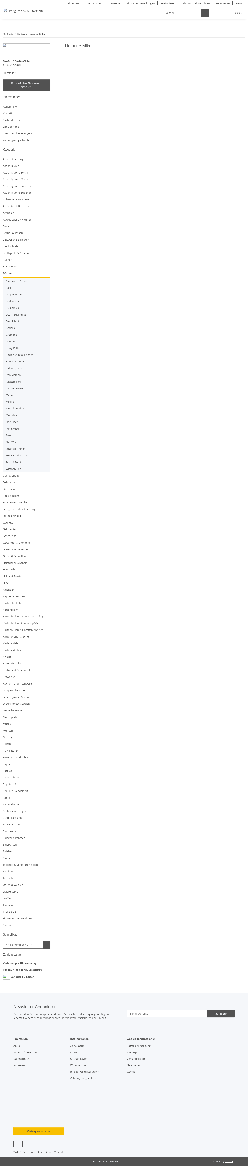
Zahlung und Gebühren (195, 3)
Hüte (6, 583)
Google (131, 1071)
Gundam (11, 341)
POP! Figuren (11, 750)
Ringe (6, 797)
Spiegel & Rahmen (14, 838)
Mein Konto (223, 3)
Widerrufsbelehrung (25, 1052)
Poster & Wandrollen (15, 757)
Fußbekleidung (12, 516)
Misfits (10, 401)
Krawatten (9, 677)
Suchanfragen (11, 120)
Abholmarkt (74, 3)
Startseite (114, 3)
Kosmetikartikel (12, 663)
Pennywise (12, 428)
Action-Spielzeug (13, 159)
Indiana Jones (14, 368)
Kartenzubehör (12, 650)
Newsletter (133, 1065)
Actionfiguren (11, 166)
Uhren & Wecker (13, 885)
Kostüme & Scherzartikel (18, 670)
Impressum (20, 1065)
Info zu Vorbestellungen (140, 3)
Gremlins (11, 334)
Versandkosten (136, 1058)
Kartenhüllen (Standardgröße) (21, 623)
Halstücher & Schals (15, 563)
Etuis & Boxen (11, 495)
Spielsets (8, 851)
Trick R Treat (13, 462)
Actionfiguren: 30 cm (15, 172)
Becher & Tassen (13, 233)
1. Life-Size (9, 911)
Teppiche (8, 878)
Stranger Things (15, 448)
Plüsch (7, 744)
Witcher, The (13, 469)
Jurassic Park (13, 381)
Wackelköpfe (10, 891)
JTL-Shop (229, 1161)
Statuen (7, 858)
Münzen (8, 730)
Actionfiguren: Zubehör (17, 186)
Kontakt (7, 113)
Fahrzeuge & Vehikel (15, 502)
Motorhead (12, 415)
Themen (8, 905)
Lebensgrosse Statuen (16, 703)
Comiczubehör (12, 475)
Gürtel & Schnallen (14, 556)
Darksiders (12, 301)
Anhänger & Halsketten (17, 199)
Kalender (8, 589)
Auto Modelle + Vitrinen (17, 219)
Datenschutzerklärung (76, 1014)
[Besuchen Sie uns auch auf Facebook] (17, 1144)
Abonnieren (221, 1013)
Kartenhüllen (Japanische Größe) (23, 616)
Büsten (7, 273)
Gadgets (8, 522)
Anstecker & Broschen (16, 206)
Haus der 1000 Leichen (20, 355)
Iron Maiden (13, 375)
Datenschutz (21, 1058)
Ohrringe (8, 737)
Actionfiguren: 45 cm (15, 179)
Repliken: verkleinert (15, 791)
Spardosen (9, 831)
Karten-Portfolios (13, 603)
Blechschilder (11, 246)
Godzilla (11, 328)
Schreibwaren (11, 824)
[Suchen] (205, 13)
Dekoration (9, 482)
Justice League (14, 388)
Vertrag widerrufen (39, 1131)
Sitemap (132, 1052)
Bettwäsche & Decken (16, 239)
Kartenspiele (10, 643)
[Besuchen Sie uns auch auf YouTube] (26, 1144)
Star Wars (12, 442)
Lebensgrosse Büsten (16, 697)
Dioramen (9, 489)
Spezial (7, 925)
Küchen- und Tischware (17, 683)
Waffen (7, 898)
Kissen (7, 656)
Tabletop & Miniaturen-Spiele (20, 864)
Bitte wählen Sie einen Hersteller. (25, 85)
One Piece (12, 422)
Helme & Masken (13, 576)
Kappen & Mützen (14, 596)
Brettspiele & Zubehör (16, 253)
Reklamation (94, 3)
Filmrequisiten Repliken (17, 918)
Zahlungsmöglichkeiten (17, 140)
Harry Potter (13, 348)
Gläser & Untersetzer (15, 549)
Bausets (8, 226)
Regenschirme (11, 777)
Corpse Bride (14, 294)
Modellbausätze (12, 710)
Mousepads (10, 717)
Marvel (10, 395)
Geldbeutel (9, 529)
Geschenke (9, 536)
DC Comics (12, 308)
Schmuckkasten (12, 817)
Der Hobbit (12, 321)
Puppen (7, 764)
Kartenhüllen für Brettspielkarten (23, 630)
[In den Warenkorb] (46, 945)
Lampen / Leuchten (14, 690)
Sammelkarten (12, 804)
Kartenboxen (11, 609)
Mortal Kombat (15, 408)
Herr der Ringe (15, 361)
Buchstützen (10, 266)
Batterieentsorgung (139, 1046)
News (238, 3)
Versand (58, 1152)
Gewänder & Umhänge (17, 542)
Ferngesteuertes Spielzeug (19, 509)
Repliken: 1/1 (11, 784)
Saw (8, 435)
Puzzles (7, 770)
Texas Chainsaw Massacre (21, 455)
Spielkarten (10, 844)
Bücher (7, 259)
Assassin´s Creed (16, 281)
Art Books (8, 213)
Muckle (7, 724)
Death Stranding (16, 314)
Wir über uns (11, 126)
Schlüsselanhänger (14, 811)
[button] (216, 13)
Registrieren (167, 3)
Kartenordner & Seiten (16, 636)
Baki (8, 287)
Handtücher (10, 569)
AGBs (16, 1046)
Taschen (8, 871)
